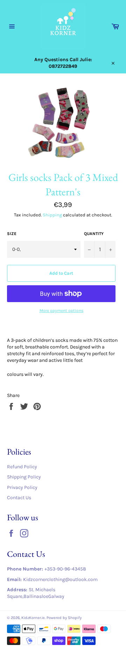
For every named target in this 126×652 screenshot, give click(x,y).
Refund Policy (22, 467)
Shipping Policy (24, 477)
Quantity (94, 233)
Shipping (52, 214)
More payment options (61, 310)
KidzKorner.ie (33, 617)
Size (11, 233)
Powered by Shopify (64, 617)
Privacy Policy (22, 487)
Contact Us (19, 498)
